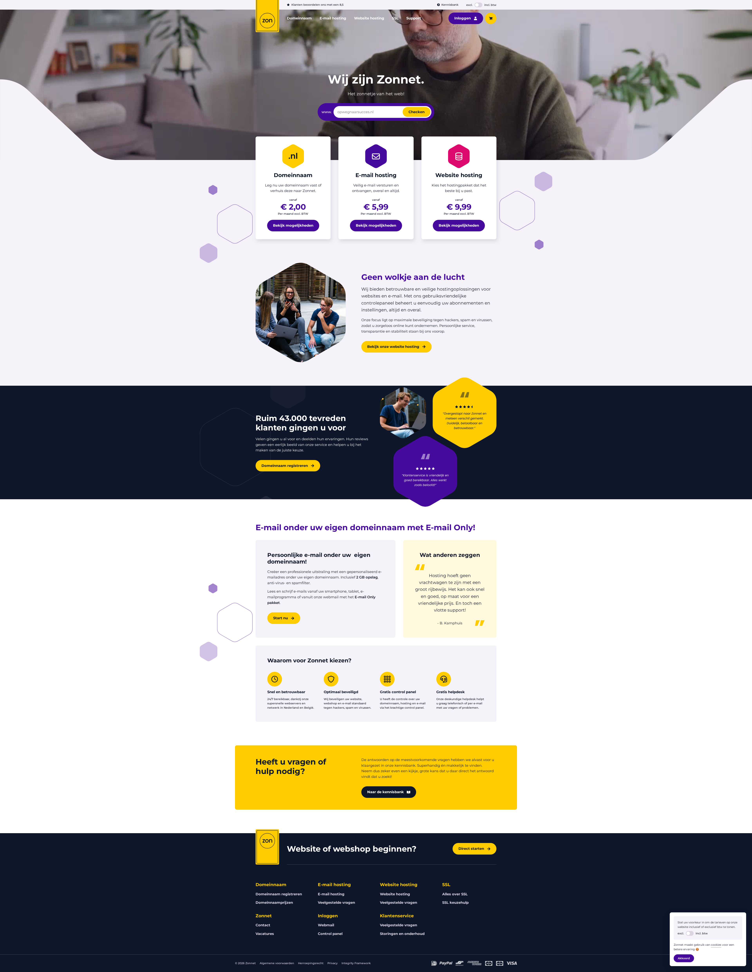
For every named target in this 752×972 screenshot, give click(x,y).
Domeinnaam (299, 18)
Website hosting (369, 18)
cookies (716, 945)
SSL (395, 18)
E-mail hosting (333, 18)
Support (413, 18)
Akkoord (684, 958)
